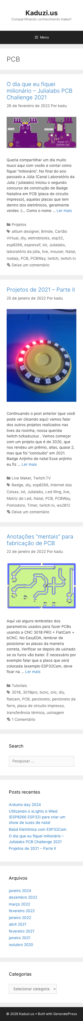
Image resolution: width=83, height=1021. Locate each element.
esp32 (57, 238)
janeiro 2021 (20, 938)
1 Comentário (23, 719)
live (45, 251)
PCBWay (38, 258)
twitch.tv (68, 258)
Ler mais (64, 210)
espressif (32, 245)
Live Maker (21, 478)
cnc (53, 692)
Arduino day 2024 (25, 804)
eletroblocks (39, 238)
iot (44, 245)
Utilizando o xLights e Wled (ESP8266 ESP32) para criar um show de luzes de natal (37, 817)
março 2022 (19, 904)
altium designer (25, 231)
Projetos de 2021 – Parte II (41, 289)
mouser (56, 251)
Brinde (47, 231)
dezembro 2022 (23, 897)
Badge (17, 485)
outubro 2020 (21, 944)
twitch (53, 258)
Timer (32, 505)
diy (23, 238)
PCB (24, 258)
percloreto (41, 699)
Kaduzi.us (41, 13)
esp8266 (14, 245)
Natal (70, 251)
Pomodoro (16, 505)
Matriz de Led (19, 498)
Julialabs (57, 245)
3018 (16, 692)
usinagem (55, 712)
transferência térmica (25, 712)
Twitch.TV (42, 478)
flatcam (13, 699)
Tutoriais (19, 685)
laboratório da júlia (23, 251)
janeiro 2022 (20, 917)
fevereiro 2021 (21, 931)
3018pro (30, 692)
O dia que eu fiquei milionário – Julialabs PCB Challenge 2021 (39, 91)
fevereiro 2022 (22, 911)
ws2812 (63, 505)
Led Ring (53, 492)
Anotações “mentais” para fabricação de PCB (40, 539)
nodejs (13, 258)
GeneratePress (65, 1014)
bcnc (44, 692)
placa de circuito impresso (40, 706)
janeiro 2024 (20, 890)
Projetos (19, 224)
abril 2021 (17, 924)
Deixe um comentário (30, 265)
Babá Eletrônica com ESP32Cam (37, 829)
